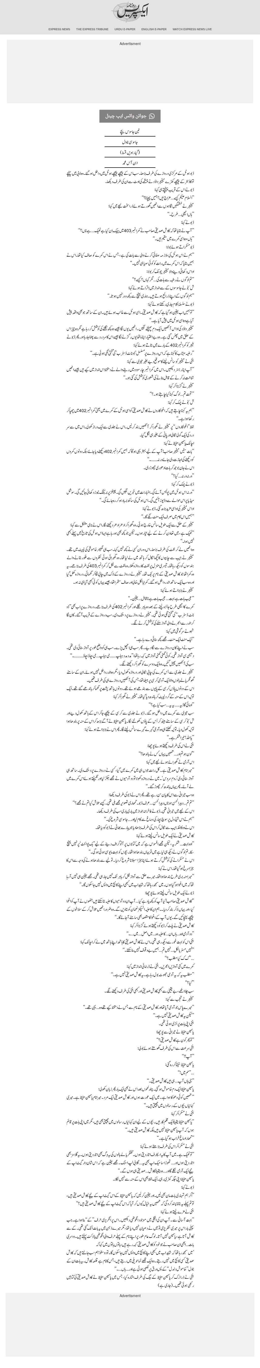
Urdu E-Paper (125, 29)
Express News (59, 29)
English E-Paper (154, 29)
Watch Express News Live (192, 29)
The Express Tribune (92, 29)
